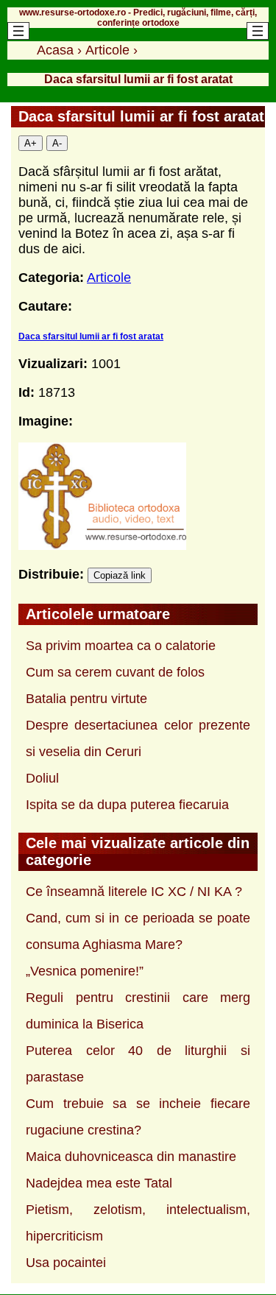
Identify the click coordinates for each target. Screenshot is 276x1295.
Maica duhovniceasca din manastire (131, 1156)
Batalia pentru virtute (86, 698)
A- (57, 143)
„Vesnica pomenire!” (85, 971)
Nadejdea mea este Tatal (99, 1183)
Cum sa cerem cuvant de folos (115, 672)
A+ (30, 143)
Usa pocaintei (66, 1262)
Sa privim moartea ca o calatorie (121, 645)
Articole (109, 277)
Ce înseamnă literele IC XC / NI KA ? (134, 891)
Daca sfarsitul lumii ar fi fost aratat (90, 336)
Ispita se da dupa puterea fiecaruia (127, 804)
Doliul (42, 778)
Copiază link (119, 575)
